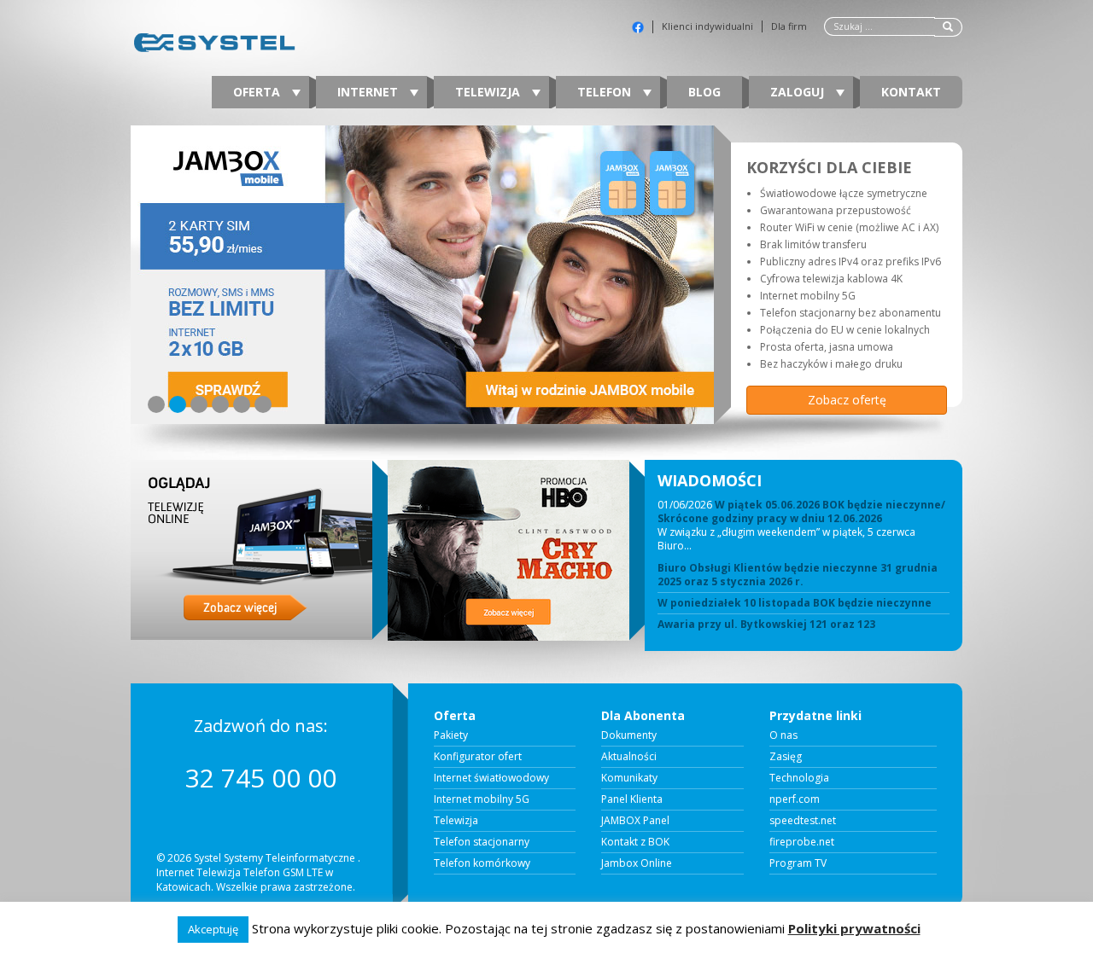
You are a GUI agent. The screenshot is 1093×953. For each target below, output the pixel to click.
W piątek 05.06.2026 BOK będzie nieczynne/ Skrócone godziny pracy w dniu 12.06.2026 (801, 511)
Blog (704, 92)
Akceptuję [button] (213, 929)
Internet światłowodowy (491, 778)
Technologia (799, 778)
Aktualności (629, 757)
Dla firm (789, 26)
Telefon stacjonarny (481, 842)
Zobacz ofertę (847, 400)
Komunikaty (629, 778)
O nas (783, 735)
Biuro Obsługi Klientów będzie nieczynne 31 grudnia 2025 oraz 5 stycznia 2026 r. (798, 575)
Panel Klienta (632, 799)
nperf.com (794, 799)
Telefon (605, 92)
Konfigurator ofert (478, 757)
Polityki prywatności (854, 928)
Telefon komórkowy (482, 863)
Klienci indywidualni (707, 26)
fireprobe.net (801, 842)
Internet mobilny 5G (481, 799)
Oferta (258, 92)
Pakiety (451, 735)
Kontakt (911, 92)
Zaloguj (798, 92)
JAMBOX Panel (635, 821)
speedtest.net (802, 821)
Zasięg (785, 757)
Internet (369, 92)
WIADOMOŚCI (710, 480)
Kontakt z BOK (635, 842)
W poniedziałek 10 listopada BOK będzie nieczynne (795, 603)
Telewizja (489, 92)
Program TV (798, 863)
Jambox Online (636, 863)
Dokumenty (629, 735)
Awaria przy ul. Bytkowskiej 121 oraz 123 (766, 624)
